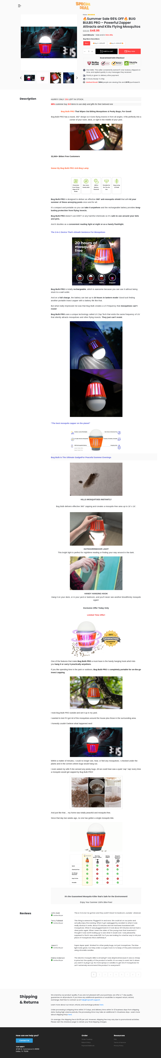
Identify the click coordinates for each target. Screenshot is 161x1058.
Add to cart (108, 51)
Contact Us (24, 1040)
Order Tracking (87, 1039)
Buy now (131, 51)
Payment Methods (88, 1046)
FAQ (115, 1039)
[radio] (86, 43)
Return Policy (86, 1042)
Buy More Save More (91, 39)
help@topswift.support (90, 1000)
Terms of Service (120, 1042)
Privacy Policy (118, 1046)
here (101, 1005)
